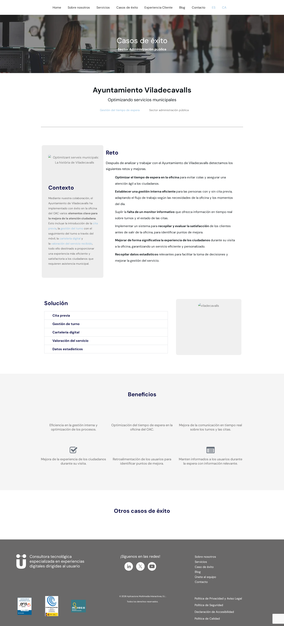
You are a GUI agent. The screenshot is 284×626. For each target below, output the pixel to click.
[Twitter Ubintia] (140, 566)
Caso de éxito (204, 567)
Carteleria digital (65, 332)
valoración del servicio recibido (71, 243)
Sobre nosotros (205, 557)
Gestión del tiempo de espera (120, 110)
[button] (106, 315)
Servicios (201, 562)
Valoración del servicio (70, 341)
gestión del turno (72, 228)
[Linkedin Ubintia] (128, 566)
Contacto (201, 582)
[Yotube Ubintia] (152, 566)
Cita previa (61, 315)
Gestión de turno (66, 324)
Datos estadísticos (67, 349)
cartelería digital (70, 238)
